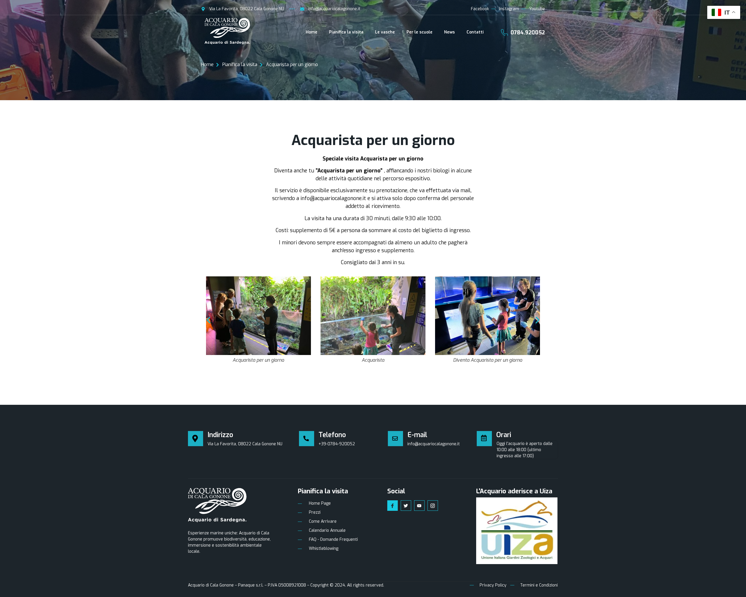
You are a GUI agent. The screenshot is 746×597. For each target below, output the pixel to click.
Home (311, 32)
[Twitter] (406, 505)
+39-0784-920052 (337, 444)
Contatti (475, 32)
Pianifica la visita (346, 32)
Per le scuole (419, 32)
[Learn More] (309, 438)
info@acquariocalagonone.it (433, 444)
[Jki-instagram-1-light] (432, 505)
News (449, 32)
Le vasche (385, 32)
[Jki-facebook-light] (392, 505)
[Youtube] (419, 505)
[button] (208, 320)
